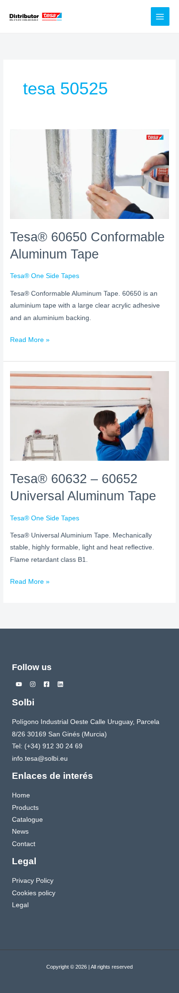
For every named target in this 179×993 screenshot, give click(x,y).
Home (21, 795)
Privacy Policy (32, 880)
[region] (89, 943)
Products (25, 807)
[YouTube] (19, 684)
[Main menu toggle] (160, 16)
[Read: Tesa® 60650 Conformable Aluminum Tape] (89, 173)
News (20, 831)
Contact (23, 844)
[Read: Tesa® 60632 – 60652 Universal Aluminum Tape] (89, 415)
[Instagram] (33, 684)
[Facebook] (46, 684)
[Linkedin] (60, 684)
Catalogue (27, 819)
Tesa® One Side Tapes (44, 275)
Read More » (30, 338)
